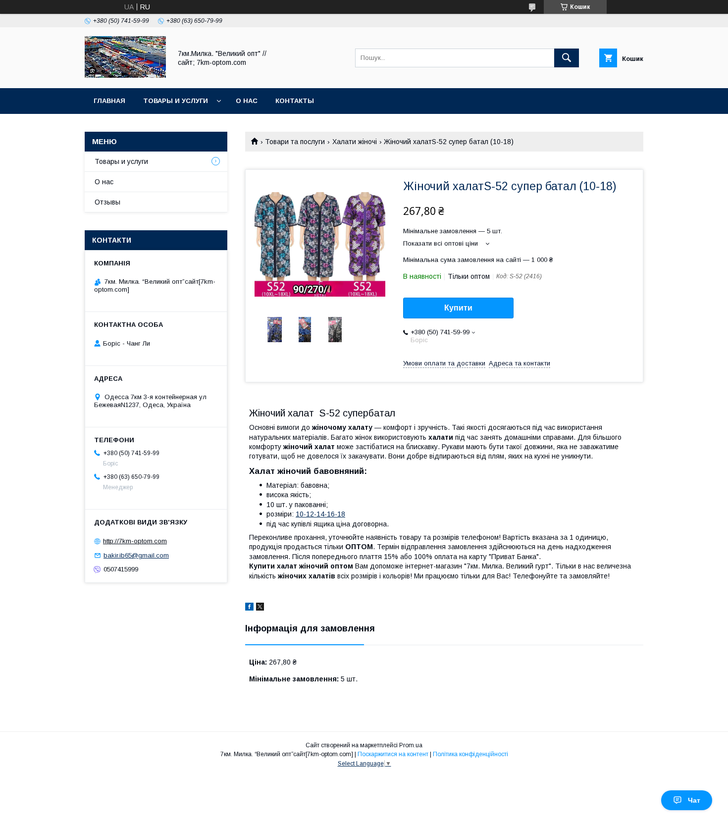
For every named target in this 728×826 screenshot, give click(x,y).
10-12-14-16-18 (320, 514)
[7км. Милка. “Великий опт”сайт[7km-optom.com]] (125, 75)
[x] (260, 608)
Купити (458, 308)
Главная (109, 100)
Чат (694, 800)
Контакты (294, 100)
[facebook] (249, 608)
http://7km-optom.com (135, 541)
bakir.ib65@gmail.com (136, 555)
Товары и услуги (175, 100)
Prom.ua (410, 745)
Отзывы (107, 202)
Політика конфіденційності (470, 754)
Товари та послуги (295, 142)
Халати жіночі (354, 142)
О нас (247, 100)
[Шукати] (566, 58)
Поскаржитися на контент (393, 754)
